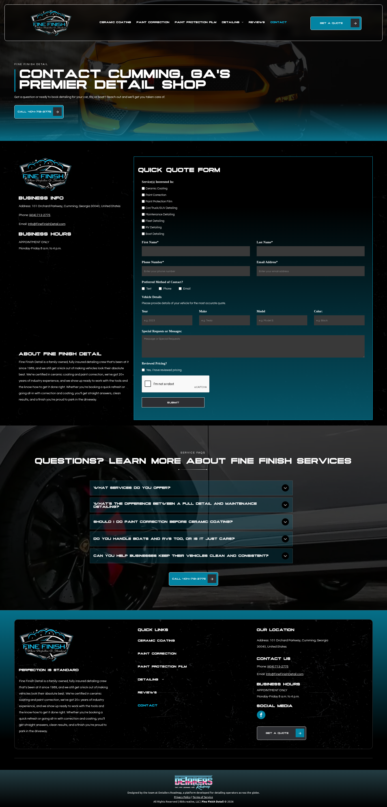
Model (261, 311)
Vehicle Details (151, 297)
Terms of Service (203, 797)
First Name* (150, 242)
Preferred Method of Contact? (162, 282)
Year (145, 311)
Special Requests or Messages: (162, 331)
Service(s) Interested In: (158, 182)
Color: (318, 311)
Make (203, 311)
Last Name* (265, 242)
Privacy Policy (182, 797)
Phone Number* (153, 262)
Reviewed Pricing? (154, 363)
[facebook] (261, 715)
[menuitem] (115, 22)
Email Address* (267, 262)
